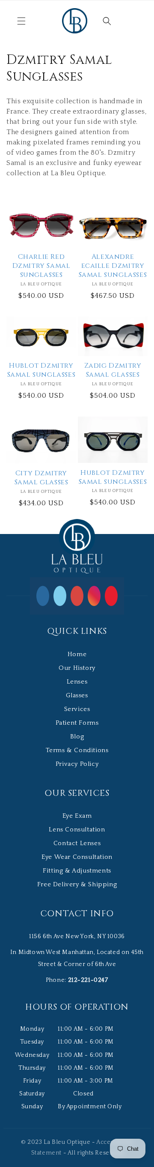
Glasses (77, 695)
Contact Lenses (77, 843)
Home (77, 654)
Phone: (77, 980)
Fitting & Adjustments (77, 870)
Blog (77, 736)
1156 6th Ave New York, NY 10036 (77, 936)
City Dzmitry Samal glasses (41, 478)
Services (77, 709)
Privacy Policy (77, 764)
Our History (77, 668)
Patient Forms (77, 722)
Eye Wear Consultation (77, 857)
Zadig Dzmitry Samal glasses (113, 370)
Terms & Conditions (77, 750)
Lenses (77, 681)
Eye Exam (77, 815)
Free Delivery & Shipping (77, 884)
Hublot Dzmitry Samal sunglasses (41, 370)
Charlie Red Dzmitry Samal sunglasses (41, 265)
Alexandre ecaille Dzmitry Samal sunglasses (113, 265)
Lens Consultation (77, 829)
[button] (21, 21)
